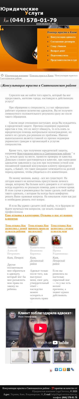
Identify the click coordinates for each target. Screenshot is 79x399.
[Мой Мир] (69, 369)
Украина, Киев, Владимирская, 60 (27, 394)
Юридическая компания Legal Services (50, 391)
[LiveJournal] (73, 369)
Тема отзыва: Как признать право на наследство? (38, 228)
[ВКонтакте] (56, 369)
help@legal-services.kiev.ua (64, 394)
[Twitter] (60, 369)
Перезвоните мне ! (47, 23)
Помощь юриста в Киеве (41, 75)
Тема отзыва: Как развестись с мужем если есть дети (62, 228)
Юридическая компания (16, 75)
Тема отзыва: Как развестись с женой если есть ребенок (16, 228)
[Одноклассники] (65, 369)
